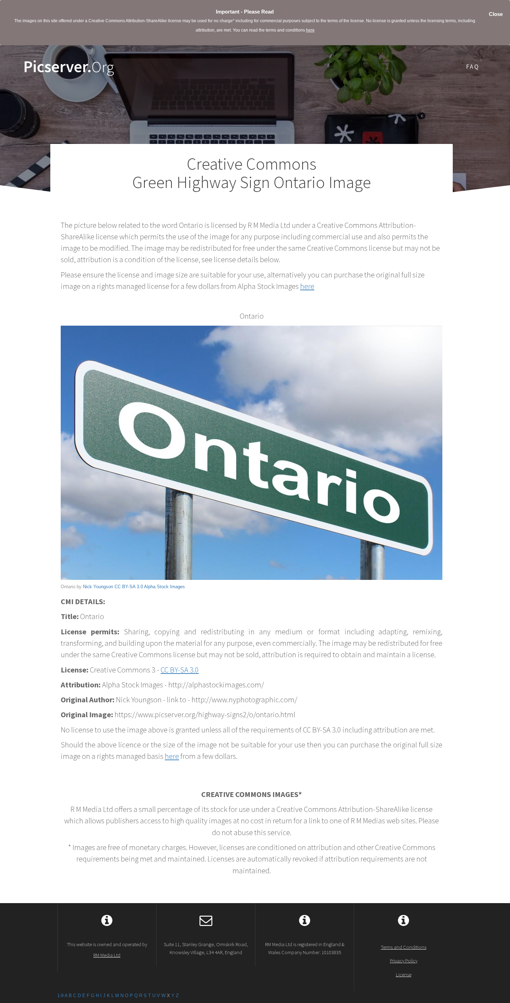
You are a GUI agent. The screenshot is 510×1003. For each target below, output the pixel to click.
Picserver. (68, 67)
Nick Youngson (98, 586)
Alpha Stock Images (164, 586)
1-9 (60, 995)
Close (496, 14)
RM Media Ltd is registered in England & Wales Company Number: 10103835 (305, 948)
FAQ (472, 66)
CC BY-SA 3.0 (128, 586)
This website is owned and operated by (107, 949)
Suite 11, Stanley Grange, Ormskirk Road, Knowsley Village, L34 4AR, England (206, 948)
